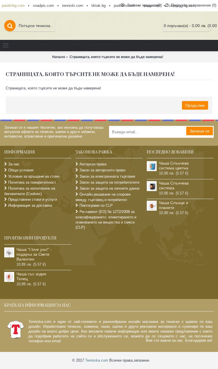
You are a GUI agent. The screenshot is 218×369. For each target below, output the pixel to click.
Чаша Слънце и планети (173, 205)
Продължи (195, 105)
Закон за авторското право (102, 170)
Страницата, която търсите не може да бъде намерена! (116, 57)
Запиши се (199, 131)
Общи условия (20, 170)
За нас (14, 164)
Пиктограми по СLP (96, 205)
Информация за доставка (30, 205)
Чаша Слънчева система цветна (174, 165)
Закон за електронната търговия (107, 176)
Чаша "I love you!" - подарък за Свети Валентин (34, 254)
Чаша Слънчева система (174, 185)
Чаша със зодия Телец (31, 276)
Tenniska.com (96, 360)
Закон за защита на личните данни (109, 188)
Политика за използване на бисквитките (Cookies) (29, 191)
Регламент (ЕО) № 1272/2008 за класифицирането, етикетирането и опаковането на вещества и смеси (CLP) (106, 220)
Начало (58, 57)
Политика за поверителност (32, 182)
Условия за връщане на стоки (33, 176)
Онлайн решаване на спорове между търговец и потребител (103, 197)
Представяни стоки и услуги (32, 199)
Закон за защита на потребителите (109, 182)
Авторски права (92, 164)
